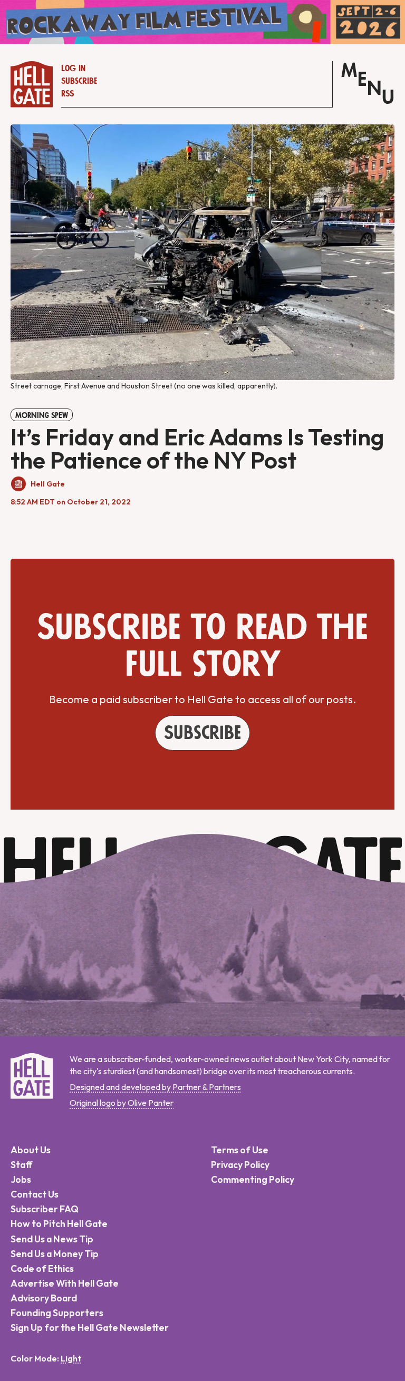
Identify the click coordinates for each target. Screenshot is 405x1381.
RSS (67, 94)
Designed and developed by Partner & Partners (155, 1087)
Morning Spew (41, 415)
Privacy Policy (240, 1165)
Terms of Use (239, 1150)
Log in (73, 68)
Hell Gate (48, 484)
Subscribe (79, 81)
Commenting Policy (252, 1179)
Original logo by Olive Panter (121, 1102)
